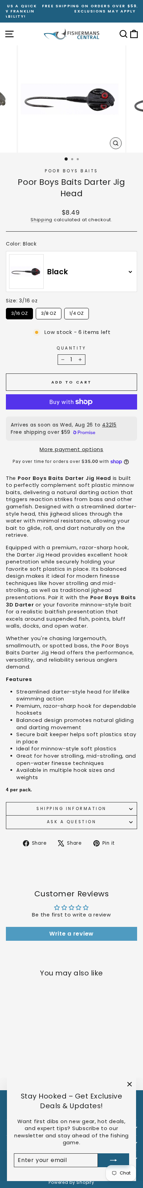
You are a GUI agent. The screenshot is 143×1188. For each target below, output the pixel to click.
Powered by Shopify (71, 1182)
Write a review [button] (71, 934)
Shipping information (71, 808)
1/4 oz (76, 312)
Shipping (41, 220)
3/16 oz (19, 312)
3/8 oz (48, 312)
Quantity (71, 348)
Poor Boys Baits (71, 171)
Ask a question (71, 822)
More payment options (71, 449)
